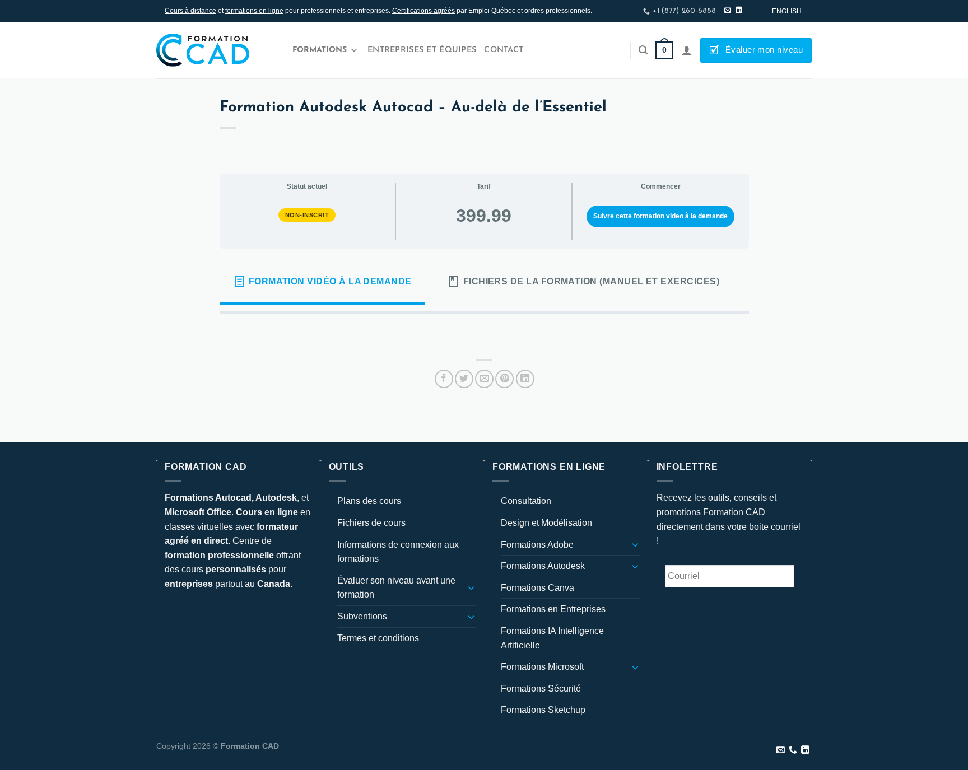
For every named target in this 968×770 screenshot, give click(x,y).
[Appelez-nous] (793, 750)
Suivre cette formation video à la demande (660, 216)
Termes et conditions (378, 638)
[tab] (322, 282)
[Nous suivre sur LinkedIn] (739, 11)
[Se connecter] (686, 50)
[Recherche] (643, 50)
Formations (319, 50)
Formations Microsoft (542, 666)
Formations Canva (537, 587)
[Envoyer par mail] (484, 379)
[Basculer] (471, 587)
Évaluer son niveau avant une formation (396, 588)
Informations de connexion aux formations (398, 552)
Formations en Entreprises (553, 609)
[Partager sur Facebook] (444, 379)
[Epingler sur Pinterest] (504, 379)
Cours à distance (190, 11)
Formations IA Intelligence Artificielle (552, 638)
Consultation (526, 501)
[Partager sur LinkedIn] (525, 379)
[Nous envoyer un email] (727, 11)
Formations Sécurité (541, 688)
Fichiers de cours (371, 523)
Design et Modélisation (546, 523)
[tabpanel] (484, 332)
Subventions (362, 616)
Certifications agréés (423, 11)
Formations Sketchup (543, 710)
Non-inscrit (307, 215)
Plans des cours (369, 501)
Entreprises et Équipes (421, 50)
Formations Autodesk (543, 566)
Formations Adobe (537, 544)
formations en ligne (254, 11)
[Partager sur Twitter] (464, 379)
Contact (503, 50)
